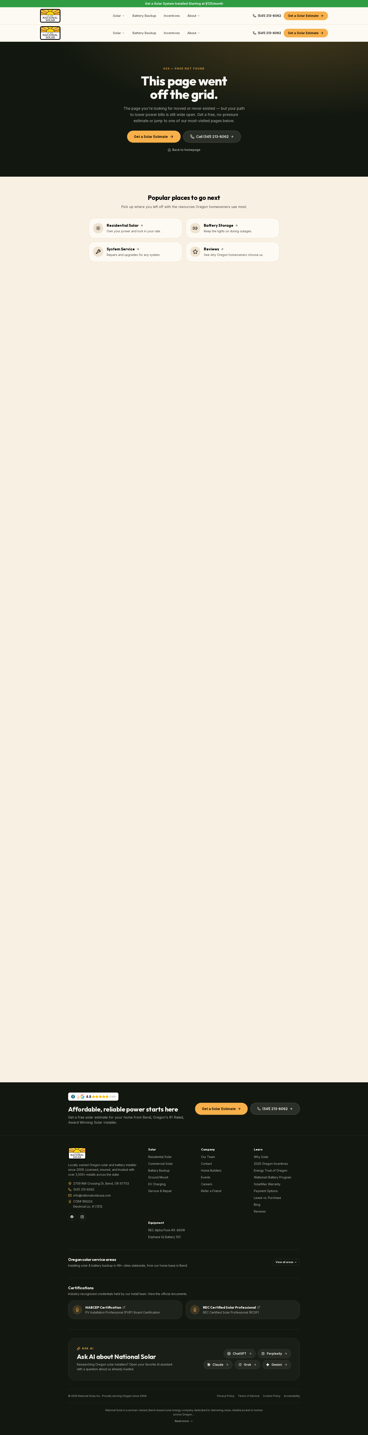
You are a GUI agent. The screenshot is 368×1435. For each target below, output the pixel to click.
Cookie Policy (271, 1395)
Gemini (277, 1364)
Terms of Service (249, 1395)
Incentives (172, 15)
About (191, 15)
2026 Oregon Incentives (271, 1163)
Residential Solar (160, 1157)
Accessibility (292, 1395)
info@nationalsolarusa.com (92, 1195)
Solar (117, 15)
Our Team (208, 1157)
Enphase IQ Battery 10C (164, 1237)
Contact (206, 1163)
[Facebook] (72, 1217)
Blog (257, 1204)
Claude (218, 1364)
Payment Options (266, 1191)
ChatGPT (239, 1353)
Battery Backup (144, 15)
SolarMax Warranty (267, 1184)
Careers (206, 1184)
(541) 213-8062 (269, 15)
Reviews (260, 1211)
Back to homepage (186, 150)
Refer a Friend (211, 1191)
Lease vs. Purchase (267, 1198)
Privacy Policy (225, 1395)
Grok (247, 1364)
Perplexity (274, 1353)
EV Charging (157, 1184)
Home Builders (211, 1170)
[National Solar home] (50, 16)
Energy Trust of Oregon (270, 1170)
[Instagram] (82, 1217)
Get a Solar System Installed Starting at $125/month (184, 3)
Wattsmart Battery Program (272, 1177)
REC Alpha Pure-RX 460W (166, 1230)
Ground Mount (158, 1177)
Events (205, 1177)
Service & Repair (160, 1191)
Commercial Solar (160, 1163)
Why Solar (261, 1157)
